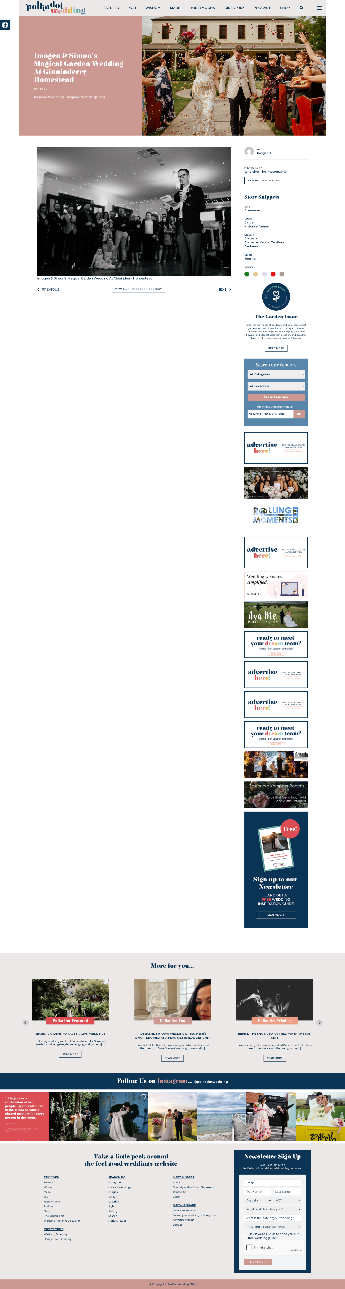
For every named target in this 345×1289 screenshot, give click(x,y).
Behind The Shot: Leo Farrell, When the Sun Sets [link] (274, 1035)
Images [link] (113, 1192)
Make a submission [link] (184, 1210)
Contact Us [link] (179, 1192)
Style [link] (111, 1206)
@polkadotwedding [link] (211, 1082)
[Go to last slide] (25, 1022)
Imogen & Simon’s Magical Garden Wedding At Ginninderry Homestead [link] (95, 278)
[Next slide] (319, 1022)
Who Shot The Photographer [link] (266, 171)
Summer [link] (250, 258)
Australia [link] (250, 238)
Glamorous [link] (252, 210)
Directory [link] (234, 8)
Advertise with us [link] (183, 1219)
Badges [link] (177, 1224)
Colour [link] (112, 1196)
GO (299, 414)
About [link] (176, 1182)
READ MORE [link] (276, 348)
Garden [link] (249, 222)
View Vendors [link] (276, 397)
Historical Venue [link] (256, 226)
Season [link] (112, 1215)
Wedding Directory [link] (55, 1234)
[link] (5, 25)
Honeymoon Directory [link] (57, 1239)
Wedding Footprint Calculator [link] (62, 1220)
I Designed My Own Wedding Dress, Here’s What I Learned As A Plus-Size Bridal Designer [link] (172, 1035)
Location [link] (113, 1201)
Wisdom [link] (153, 8)
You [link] (132, 8)
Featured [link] (110, 8)
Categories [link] (115, 1182)
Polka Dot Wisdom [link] (275, 1021)
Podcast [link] (262, 8)
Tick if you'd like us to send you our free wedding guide (273, 1236)
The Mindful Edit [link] (54, 1215)
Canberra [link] (251, 246)
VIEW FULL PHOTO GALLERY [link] (264, 180)
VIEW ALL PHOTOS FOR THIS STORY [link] (138, 288)
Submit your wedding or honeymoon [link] (195, 1215)
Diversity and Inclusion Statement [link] (193, 1187)
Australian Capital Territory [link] (264, 242)
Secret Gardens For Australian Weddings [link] (70, 1033)
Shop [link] (285, 8)
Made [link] (175, 8)
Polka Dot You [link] (172, 1021)
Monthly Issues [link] (117, 1220)
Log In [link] (176, 1196)
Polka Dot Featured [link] (70, 1021)
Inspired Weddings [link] (49, 97)
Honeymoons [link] (202, 8)
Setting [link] (112, 1211)
